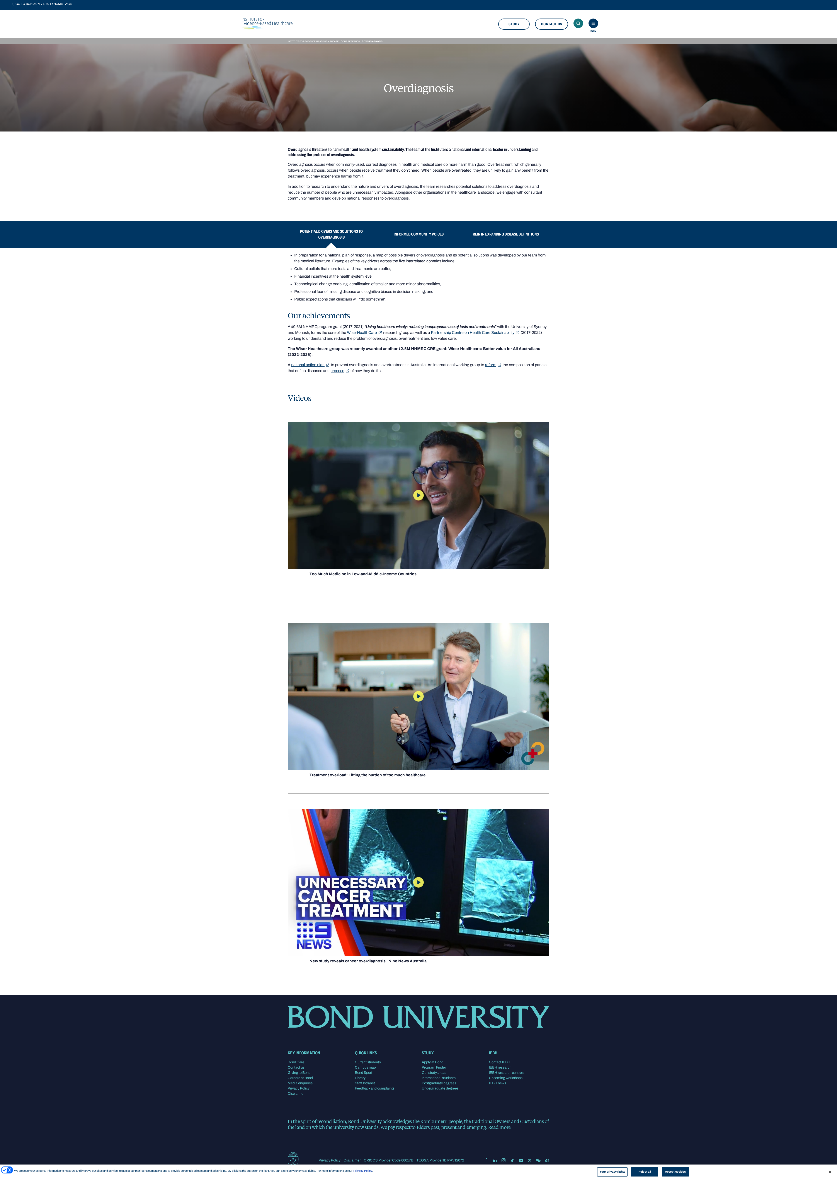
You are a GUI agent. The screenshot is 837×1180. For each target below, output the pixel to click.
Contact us (551, 24)
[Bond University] (293, 1160)
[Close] (830, 1172)
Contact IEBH (499, 1062)
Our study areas (434, 1072)
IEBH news (497, 1083)
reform (490, 365)
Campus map (365, 1067)
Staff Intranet (365, 1083)
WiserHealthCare (362, 332)
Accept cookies (675, 1171)
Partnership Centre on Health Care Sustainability (472, 332)
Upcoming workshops (505, 1078)
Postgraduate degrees (439, 1083)
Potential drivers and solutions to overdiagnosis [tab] (331, 234)
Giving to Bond (299, 1072)
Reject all (644, 1171)
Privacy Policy (299, 1088)
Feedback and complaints (375, 1088)
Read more (499, 1127)
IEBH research (500, 1067)
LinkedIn (495, 1160)
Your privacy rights (612, 1171)
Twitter (529, 1160)
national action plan (308, 365)
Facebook (486, 1160)
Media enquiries (300, 1083)
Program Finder (434, 1067)
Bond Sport (363, 1072)
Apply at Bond (432, 1062)
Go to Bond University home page (43, 3)
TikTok (512, 1160)
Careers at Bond (300, 1078)
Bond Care (296, 1062)
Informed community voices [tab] (419, 234)
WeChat (538, 1160)
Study (514, 24)
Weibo (547, 1160)
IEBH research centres (506, 1072)
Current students (368, 1062)
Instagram (503, 1160)
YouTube (521, 1160)
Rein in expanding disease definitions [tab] (506, 234)
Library (360, 1078)
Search (578, 23)
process (337, 371)
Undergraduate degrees (440, 1088)
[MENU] (593, 23)
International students (439, 1078)
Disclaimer (296, 1093)
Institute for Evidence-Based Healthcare (313, 41)
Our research (351, 41)
